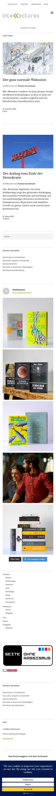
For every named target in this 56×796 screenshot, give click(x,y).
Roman (8, 578)
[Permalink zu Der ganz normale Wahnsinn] (28, 73)
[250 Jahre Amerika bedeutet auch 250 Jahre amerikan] (28, 529)
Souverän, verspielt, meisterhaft (16, 260)
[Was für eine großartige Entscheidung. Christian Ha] (28, 323)
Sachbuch (6, 219)
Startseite (12, 4)
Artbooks (9, 628)
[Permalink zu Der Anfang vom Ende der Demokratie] (28, 167)
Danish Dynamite (10, 264)
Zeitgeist (9, 613)
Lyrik (7, 588)
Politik (8, 610)
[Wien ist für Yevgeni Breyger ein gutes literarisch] (28, 426)
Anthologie (9, 591)
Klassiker (9, 584)
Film (4, 618)
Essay (7, 595)
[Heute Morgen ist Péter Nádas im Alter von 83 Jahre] (28, 374)
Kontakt (24, 4)
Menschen (7, 606)
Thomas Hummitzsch (26, 86)
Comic (5, 111)
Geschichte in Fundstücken (14, 257)
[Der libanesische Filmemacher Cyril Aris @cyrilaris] (28, 478)
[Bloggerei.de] (10, 671)
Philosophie (10, 602)
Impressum (36, 4)
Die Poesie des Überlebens (13, 270)
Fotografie (7, 625)
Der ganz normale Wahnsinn (24, 80)
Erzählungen (10, 581)
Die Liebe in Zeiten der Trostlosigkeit (18, 267)
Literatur (6, 574)
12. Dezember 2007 (9, 109)
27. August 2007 (8, 216)
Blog (46, 4)
